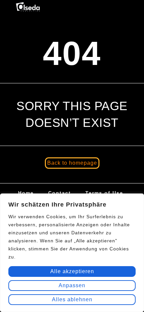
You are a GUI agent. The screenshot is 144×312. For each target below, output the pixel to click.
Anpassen (72, 285)
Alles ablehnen (72, 299)
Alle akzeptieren (72, 271)
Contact (59, 193)
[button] (124, 7)
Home (26, 193)
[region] (72, 252)
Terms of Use (104, 193)
